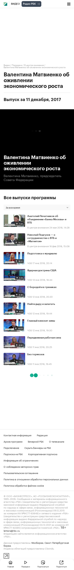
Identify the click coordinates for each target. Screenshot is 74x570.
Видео (15, 4)
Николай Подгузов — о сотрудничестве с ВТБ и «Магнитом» (42, 238)
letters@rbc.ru (12, 530)
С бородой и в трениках (42, 287)
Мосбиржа (37, 542)
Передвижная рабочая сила (44, 337)
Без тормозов (35, 354)
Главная (10, 566)
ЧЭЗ (29, 263)
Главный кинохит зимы (41, 321)
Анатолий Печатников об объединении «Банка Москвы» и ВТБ (46, 219)
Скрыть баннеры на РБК (37, 447)
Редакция (42, 435)
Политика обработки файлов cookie (24, 485)
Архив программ (13, 441)
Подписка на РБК (13, 454)
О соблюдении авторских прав (21, 466)
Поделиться (61, 566)
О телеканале (56, 441)
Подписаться (43, 566)
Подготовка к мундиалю (42, 253)
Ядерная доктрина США (41, 270)
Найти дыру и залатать (41, 304)
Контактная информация (17, 435)
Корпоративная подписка (42, 454)
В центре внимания (34, 65)
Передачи (17, 65)
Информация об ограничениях (21, 460)
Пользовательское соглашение (21, 473)
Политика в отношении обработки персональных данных (36, 479)
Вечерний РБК (36, 441)
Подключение (11, 447)
